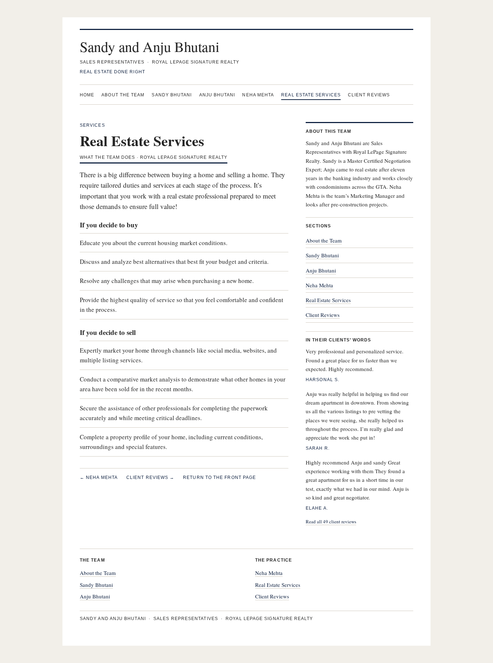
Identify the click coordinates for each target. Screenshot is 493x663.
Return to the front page (219, 477)
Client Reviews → (150, 477)
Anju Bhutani (321, 270)
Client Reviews (323, 314)
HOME (87, 94)
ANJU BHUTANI (217, 94)
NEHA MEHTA (258, 94)
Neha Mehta (319, 285)
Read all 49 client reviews (331, 521)
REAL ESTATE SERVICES (311, 94)
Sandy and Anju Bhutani (149, 46)
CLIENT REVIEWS (369, 94)
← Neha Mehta (99, 477)
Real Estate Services (328, 300)
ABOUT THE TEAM (122, 94)
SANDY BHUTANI (172, 94)
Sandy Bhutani (322, 255)
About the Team (324, 240)
